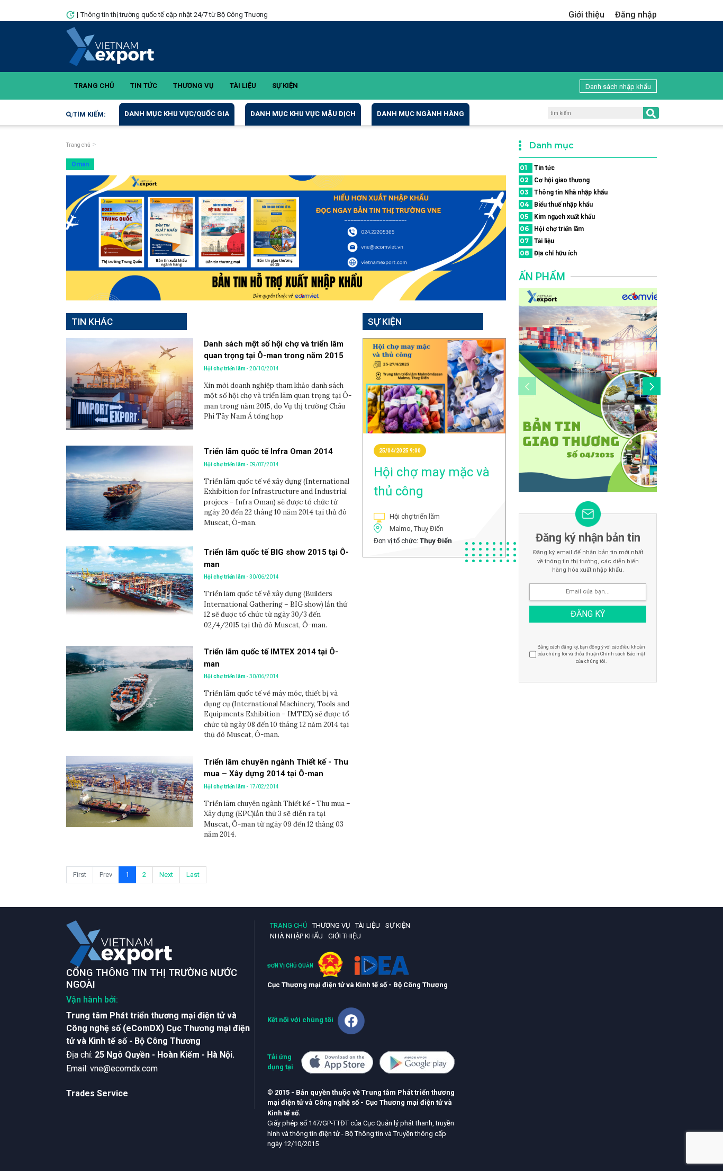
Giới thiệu (586, 15)
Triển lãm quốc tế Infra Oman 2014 (268, 451)
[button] (649, 387)
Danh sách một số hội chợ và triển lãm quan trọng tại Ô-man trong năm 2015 (274, 350)
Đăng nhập (636, 15)
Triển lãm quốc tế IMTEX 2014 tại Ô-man (271, 658)
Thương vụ (193, 86)
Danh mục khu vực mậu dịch (303, 114)
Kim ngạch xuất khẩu (557, 216)
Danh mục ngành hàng (420, 114)
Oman (80, 164)
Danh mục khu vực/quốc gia (176, 114)
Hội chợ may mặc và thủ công (432, 482)
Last (193, 875)
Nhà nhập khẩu (296, 936)
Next (166, 875)
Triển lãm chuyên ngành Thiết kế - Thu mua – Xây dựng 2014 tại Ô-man (276, 768)
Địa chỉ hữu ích (548, 253)
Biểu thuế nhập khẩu (556, 204)
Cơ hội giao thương (555, 180)
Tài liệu (243, 86)
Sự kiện (285, 86)
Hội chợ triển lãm (552, 229)
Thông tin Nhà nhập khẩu (564, 192)
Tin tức (143, 86)
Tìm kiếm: (89, 114)
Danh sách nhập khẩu (618, 87)
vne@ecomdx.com (124, 1068)
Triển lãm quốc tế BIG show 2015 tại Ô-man (276, 558)
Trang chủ (94, 86)
